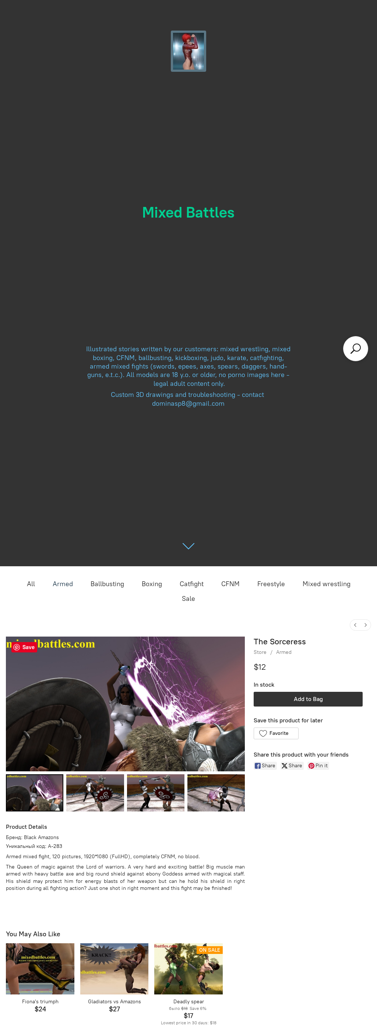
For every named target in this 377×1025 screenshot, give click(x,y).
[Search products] (355, 348)
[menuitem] (355, 625)
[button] (276, 733)
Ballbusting (107, 584)
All (31, 584)
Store (260, 652)
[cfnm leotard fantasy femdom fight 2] (155, 793)
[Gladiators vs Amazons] (114, 968)
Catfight (192, 584)
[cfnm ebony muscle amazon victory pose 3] (216, 793)
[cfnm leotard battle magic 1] (95, 793)
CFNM (230, 584)
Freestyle (271, 584)
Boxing (152, 584)
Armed (63, 584)
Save (28, 647)
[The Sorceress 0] (34, 793)
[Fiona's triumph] (40, 968)
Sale (188, 599)
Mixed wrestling (326, 584)
